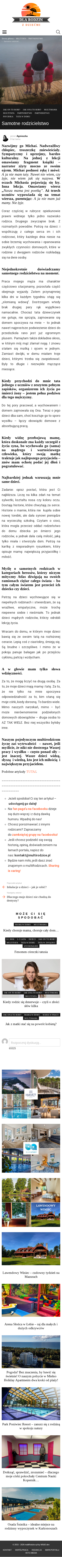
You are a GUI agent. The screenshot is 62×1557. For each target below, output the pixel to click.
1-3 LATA (21, 939)
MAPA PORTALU (52, 1550)
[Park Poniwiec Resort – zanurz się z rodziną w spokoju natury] (31, 1403)
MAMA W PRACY (51, 1015)
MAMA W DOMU (23, 925)
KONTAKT (7, 1550)
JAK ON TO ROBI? (46, 939)
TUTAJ (31, 771)
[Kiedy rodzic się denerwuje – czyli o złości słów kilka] (31, 978)
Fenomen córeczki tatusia (31, 952)
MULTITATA (12, 943)
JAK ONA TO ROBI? (33, 993)
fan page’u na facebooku (30, 809)
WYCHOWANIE (31, 946)
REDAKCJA (37, 1550)
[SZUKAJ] (58, 32)
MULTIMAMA (40, 925)
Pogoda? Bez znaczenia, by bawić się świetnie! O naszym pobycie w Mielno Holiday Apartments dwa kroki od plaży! (31, 1376)
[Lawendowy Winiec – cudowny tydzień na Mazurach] (31, 1248)
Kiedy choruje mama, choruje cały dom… (31, 930)
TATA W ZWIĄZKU (46, 943)
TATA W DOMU (28, 943)
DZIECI (32, 939)
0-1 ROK (10, 939)
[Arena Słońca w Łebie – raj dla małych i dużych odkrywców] (31, 1300)
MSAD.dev (45, 1545)
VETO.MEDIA (31, 1553)
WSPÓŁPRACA (21, 1550)
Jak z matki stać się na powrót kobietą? (31, 1024)
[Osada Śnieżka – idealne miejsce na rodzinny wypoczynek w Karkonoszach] (31, 1503)
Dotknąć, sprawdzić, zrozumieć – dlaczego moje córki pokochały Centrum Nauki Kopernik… (31, 1476)
